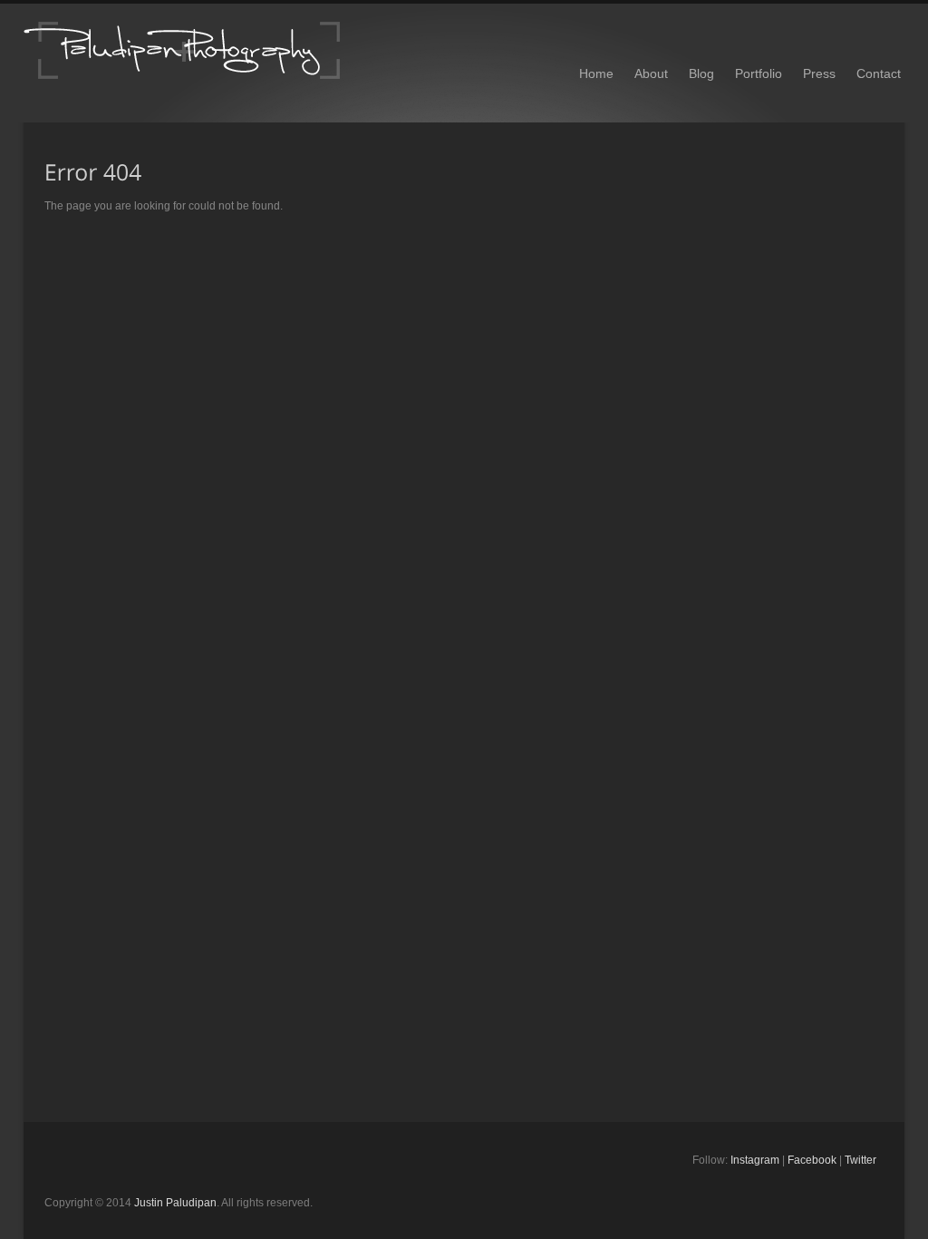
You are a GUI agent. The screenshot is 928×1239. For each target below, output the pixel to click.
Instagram (754, 1160)
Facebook (812, 1160)
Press (819, 73)
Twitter (860, 1160)
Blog (701, 73)
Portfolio (758, 73)
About (651, 73)
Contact (878, 73)
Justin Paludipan (175, 1202)
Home (596, 73)
